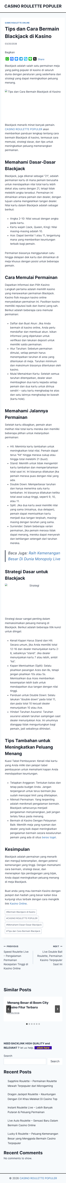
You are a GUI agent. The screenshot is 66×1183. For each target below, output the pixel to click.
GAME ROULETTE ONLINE (17, 23)
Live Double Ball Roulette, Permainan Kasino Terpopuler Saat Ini (49, 955)
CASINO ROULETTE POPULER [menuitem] (23, 129)
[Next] (57, 1009)
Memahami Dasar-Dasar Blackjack (24, 924)
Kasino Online (18, 903)
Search (8, 1055)
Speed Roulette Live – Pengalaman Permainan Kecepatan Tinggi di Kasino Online (16, 957)
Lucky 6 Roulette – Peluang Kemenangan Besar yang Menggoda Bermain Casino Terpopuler (33, 1138)
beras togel (49, 837)
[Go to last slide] (8, 1009)
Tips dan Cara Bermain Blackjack (23, 931)
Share (41, 59)
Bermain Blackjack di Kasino (20, 912)
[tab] (27, 1024)
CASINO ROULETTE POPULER (21, 918)
